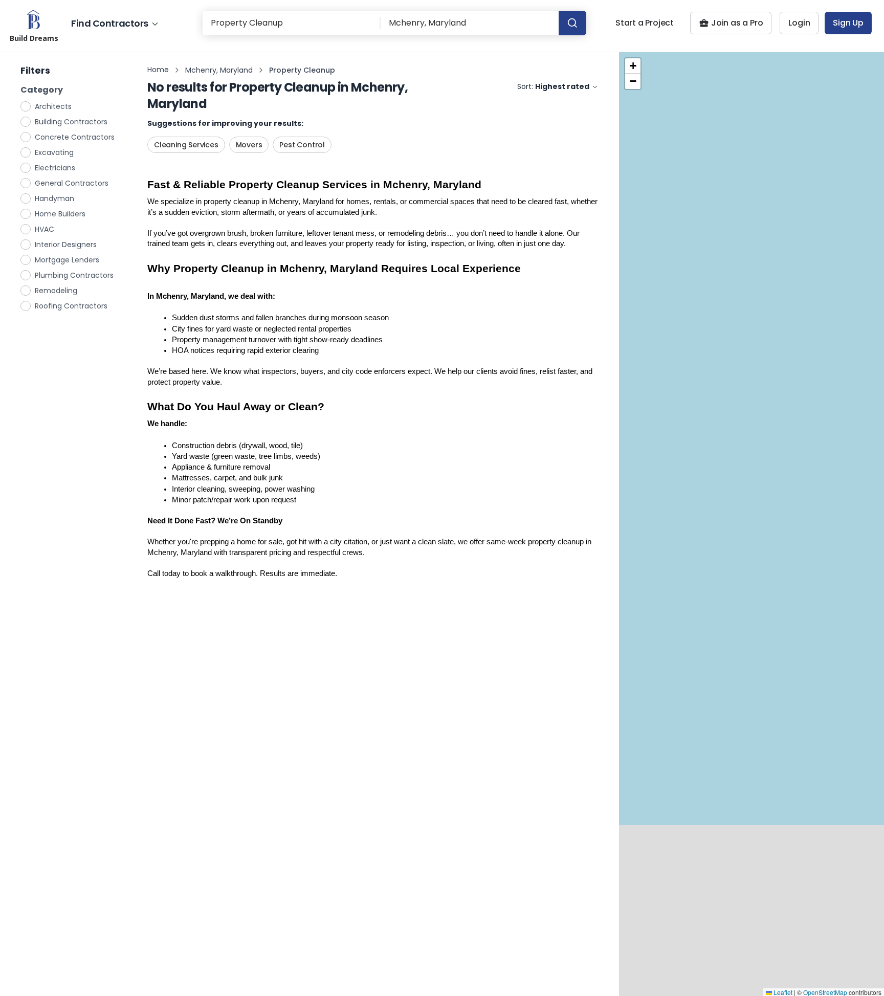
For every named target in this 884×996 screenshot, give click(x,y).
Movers (249, 145)
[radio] (26, 106)
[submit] (572, 23)
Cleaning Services (186, 145)
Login (799, 23)
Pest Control (302, 145)
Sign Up (848, 23)
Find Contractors (109, 23)
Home (158, 69)
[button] (632, 66)
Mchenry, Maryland (219, 70)
